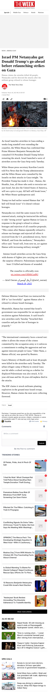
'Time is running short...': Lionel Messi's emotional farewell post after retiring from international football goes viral (30, 636)
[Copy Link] (11, 99)
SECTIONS (3, 5)
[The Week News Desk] (4, 86)
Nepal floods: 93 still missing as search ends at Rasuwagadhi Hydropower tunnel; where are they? (30, 626)
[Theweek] (24, 4)
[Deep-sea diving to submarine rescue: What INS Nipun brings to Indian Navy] (8, 686)
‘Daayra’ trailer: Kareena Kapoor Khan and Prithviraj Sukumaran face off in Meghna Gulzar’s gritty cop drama (31, 646)
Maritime (41, 12)
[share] (3, 99)
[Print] (7, 99)
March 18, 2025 (24, 283)
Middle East (17, 12)
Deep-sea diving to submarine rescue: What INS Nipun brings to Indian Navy (31, 685)
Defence (25, 12)
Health (33, 12)
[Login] (44, 6)
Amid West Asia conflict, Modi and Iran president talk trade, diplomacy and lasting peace (32, 675)
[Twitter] (9, 87)
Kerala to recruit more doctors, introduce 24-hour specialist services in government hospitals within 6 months (31, 666)
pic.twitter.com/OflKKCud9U (24, 274)
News (4, 51)
